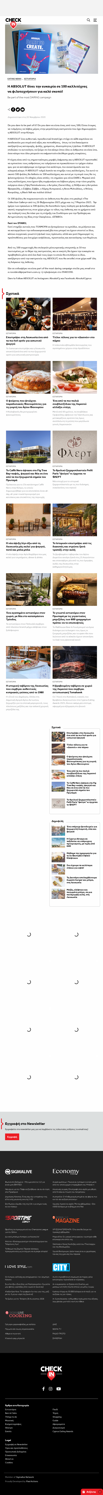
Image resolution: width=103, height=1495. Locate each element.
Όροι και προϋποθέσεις (16, 1448)
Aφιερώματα (59, 1424)
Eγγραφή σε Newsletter (16, 1444)
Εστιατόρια (30, 79)
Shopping (57, 1417)
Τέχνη (55, 1413)
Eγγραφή (12, 1136)
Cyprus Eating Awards (63, 1431)
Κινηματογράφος (13, 1424)
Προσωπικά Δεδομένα (15, 1451)
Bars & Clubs (11, 1413)
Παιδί (55, 1409)
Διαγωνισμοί (59, 1427)
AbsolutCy (54, 278)
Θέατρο (9, 1427)
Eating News (14, 79)
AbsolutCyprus (83, 278)
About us (9, 1459)
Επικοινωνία (11, 1455)
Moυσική (9, 1420)
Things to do (11, 1417)
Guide (55, 1420)
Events (8, 1431)
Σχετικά (12, 293)
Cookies (9, 1462)
